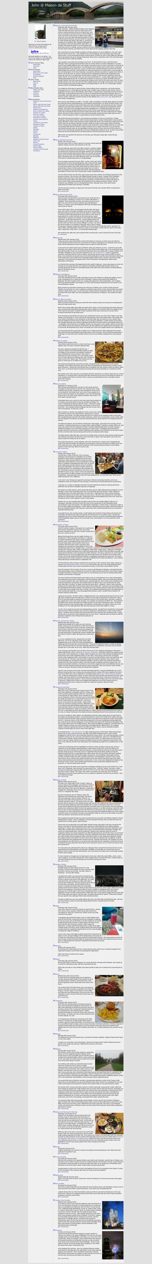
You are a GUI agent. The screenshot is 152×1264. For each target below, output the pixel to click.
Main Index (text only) (40, 73)
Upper (35, 127)
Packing (36, 129)
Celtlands (36, 96)
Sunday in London (39, 113)
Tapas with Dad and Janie (41, 106)
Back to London (38, 114)
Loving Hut (36, 134)
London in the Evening (40, 149)
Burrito (35, 142)
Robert (35, 131)
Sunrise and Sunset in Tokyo (64, 621)
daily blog (43, 48)
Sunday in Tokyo (38, 126)
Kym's (35, 132)
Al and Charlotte (38, 144)
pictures (31, 48)
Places (35, 83)
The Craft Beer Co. (99, 253)
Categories (37, 74)
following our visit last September (87, 652)
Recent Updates (38, 76)
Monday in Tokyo (39, 124)
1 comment (62, 234)
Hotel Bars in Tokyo (39, 118)
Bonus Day (37, 108)
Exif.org (35, 93)
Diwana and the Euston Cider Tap (66, 1112)
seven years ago (105, 97)
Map (34, 84)
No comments (63, 136)
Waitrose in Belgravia (40, 109)
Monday (36, 136)
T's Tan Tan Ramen (76, 732)
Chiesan (36, 95)
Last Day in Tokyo (39, 116)
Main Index (36, 64)
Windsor (36, 137)
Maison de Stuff (38, 90)
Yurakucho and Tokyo (40, 123)
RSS (34, 68)
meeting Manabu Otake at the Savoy (76, 564)
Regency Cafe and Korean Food (66, 25)
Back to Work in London (41, 111)
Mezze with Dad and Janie (42, 104)
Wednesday (37, 146)
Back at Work (37, 147)
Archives (36, 66)
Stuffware (36, 91)
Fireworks (36, 151)
